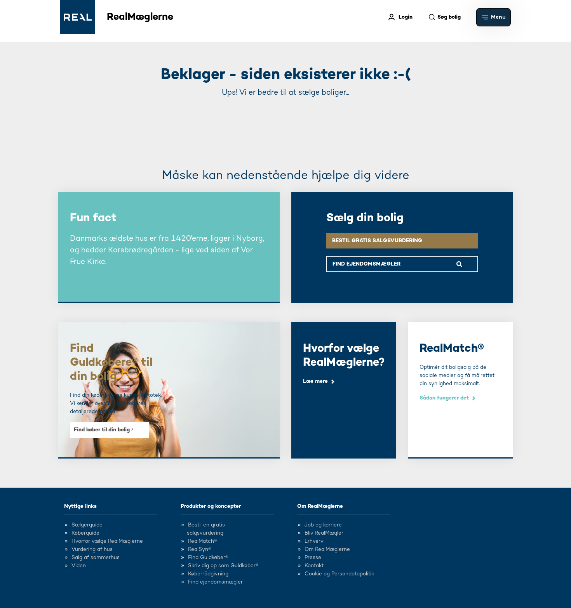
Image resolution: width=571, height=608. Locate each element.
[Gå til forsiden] (77, 17)
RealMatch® (202, 541)
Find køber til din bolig (102, 430)
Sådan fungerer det (444, 398)
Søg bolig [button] (449, 17)
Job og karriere (323, 525)
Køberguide (85, 533)
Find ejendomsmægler (215, 582)
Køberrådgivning (208, 574)
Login (406, 17)
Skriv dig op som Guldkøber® (223, 565)
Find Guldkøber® (208, 557)
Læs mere (315, 381)
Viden (78, 565)
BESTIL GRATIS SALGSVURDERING (377, 240)
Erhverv (314, 541)
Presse (313, 557)
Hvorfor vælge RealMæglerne (107, 541)
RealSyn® (199, 549)
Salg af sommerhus (95, 557)
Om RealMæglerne (320, 506)
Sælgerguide (87, 525)
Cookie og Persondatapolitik (339, 574)
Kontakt (314, 565)
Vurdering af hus (92, 549)
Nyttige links (80, 506)
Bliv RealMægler (324, 533)
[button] (493, 17)
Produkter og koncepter (211, 506)
